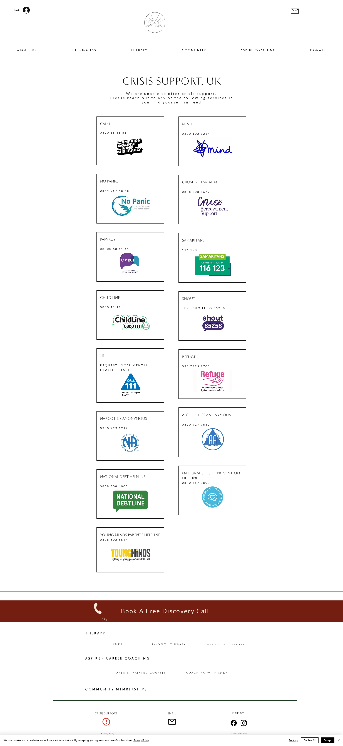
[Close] (339, 740)
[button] (318, 50)
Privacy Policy (141, 740)
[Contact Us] (105, 722)
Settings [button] (293, 740)
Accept (327, 740)
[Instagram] (244, 723)
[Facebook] (234, 723)
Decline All (309, 740)
